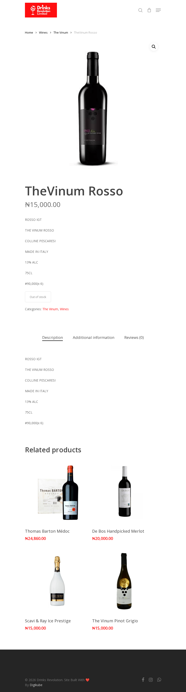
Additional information (93, 337)
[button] (154, 47)
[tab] (52, 337)
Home (29, 32)
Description (52, 337)
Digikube (36, 685)
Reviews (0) (134, 337)
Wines (43, 32)
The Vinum (61, 32)
